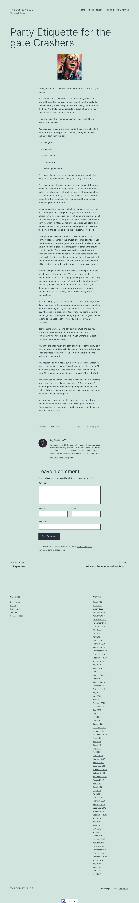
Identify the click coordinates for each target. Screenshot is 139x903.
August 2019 (98, 818)
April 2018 (97, 874)
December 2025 (100, 619)
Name (41, 508)
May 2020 (97, 790)
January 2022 (99, 724)
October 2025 (99, 626)
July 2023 (97, 693)
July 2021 (97, 741)
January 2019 (98, 843)
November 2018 (99, 850)
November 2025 (100, 623)
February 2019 (99, 839)
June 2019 (97, 825)
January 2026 (99, 616)
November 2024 (100, 651)
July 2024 (97, 665)
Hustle (99, 10)
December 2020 (100, 766)
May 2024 (97, 672)
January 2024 (99, 682)
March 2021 (98, 755)
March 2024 (98, 675)
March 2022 (98, 721)
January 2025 (99, 647)
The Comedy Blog (21, 9)
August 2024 (98, 661)
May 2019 (97, 829)
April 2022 (97, 717)
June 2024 (97, 668)
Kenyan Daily (15, 609)
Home (82, 10)
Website (42, 521)
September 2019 (100, 815)
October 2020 (99, 773)
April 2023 (97, 700)
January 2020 (99, 804)
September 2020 (100, 776)
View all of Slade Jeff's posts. (61, 458)
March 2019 (98, 836)
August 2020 (98, 780)
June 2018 (97, 867)
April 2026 (97, 605)
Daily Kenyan (122, 10)
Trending (109, 10)
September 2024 (100, 658)
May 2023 (97, 696)
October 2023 (99, 689)
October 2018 (99, 853)
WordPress (123, 888)
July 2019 (97, 822)
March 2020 (98, 797)
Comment (43, 483)
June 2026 (97, 602)
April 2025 (97, 637)
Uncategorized (95, 427)
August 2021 (98, 738)
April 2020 (97, 794)
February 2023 (99, 703)
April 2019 (97, 832)
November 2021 (99, 731)
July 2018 (97, 864)
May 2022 (97, 714)
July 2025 (97, 630)
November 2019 (99, 811)
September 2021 (100, 735)
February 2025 (99, 644)
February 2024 (99, 679)
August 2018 (98, 860)
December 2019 (99, 808)
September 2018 (100, 857)
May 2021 (97, 748)
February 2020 (99, 801)
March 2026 (98, 609)
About (91, 10)
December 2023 (100, 686)
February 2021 (99, 759)
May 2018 (97, 871)
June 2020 (97, 787)
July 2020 (97, 783)
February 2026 (99, 612)
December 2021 (99, 727)
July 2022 (97, 710)
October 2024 (99, 654)
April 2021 (97, 752)
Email (74, 508)
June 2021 (97, 745)
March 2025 (98, 640)
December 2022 (100, 707)
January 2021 (98, 762)
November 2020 (100, 769)
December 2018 (99, 846)
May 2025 (97, 633)
